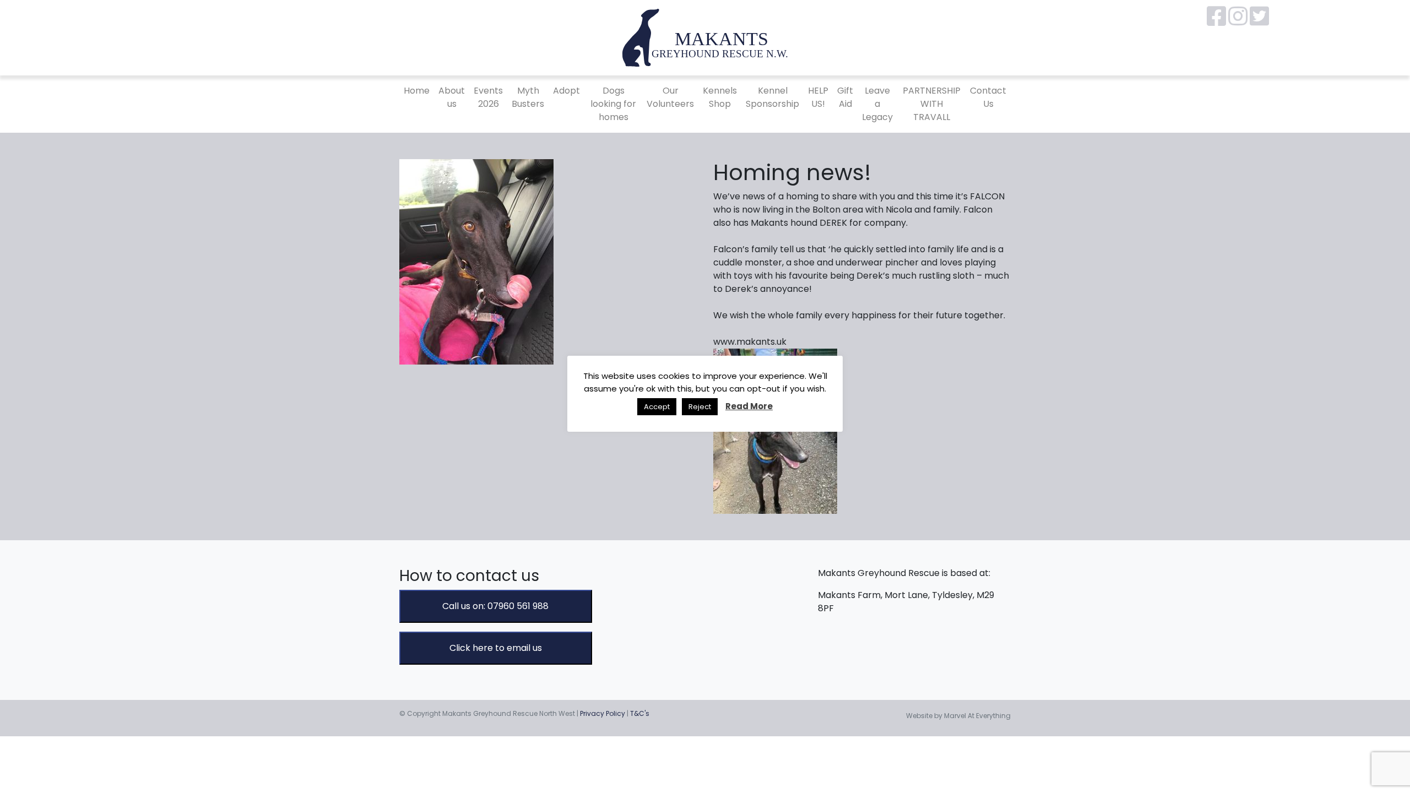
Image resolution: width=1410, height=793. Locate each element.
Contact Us (988, 97)
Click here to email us (495, 648)
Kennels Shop (720, 97)
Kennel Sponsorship (772, 97)
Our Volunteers (670, 97)
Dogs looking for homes (613, 103)
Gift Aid (845, 97)
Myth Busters (528, 97)
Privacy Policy (602, 713)
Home (417, 90)
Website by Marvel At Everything (958, 715)
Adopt (566, 90)
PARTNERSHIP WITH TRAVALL (932, 103)
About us (451, 97)
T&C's (639, 713)
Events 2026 (488, 97)
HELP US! (818, 97)
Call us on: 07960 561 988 (495, 606)
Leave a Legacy (877, 103)
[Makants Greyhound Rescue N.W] (705, 37)
